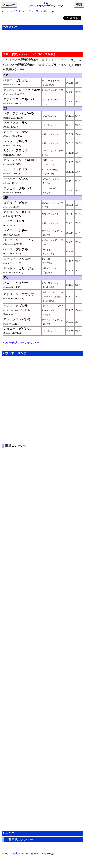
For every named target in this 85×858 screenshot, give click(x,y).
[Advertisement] (42, 40)
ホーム (6, 11)
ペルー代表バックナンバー (21, 343)
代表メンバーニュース (25, 11)
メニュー (10, 5)
